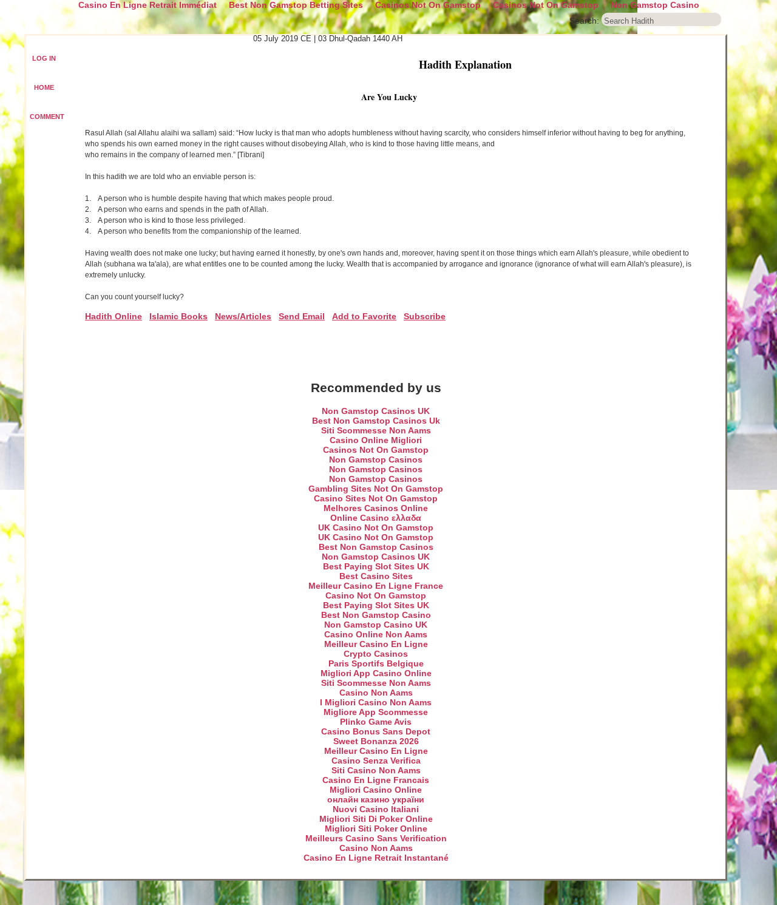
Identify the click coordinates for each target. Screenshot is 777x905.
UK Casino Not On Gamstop (375, 527)
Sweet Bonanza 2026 (376, 741)
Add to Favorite (364, 316)
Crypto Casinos (376, 654)
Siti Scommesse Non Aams (376, 430)
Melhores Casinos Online (376, 508)
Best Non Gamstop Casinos (376, 547)
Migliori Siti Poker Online (376, 828)
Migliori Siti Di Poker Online (376, 819)
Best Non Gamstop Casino (376, 615)
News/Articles (243, 316)
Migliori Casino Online (376, 790)
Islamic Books (178, 316)
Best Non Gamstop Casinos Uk (376, 420)
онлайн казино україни (375, 799)
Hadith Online (113, 316)
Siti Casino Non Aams (376, 770)
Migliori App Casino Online (376, 673)
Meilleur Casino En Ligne (376, 644)
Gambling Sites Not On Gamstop (375, 488)
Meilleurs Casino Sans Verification (376, 838)
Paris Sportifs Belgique (376, 663)
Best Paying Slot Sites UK (376, 566)
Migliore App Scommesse (376, 712)
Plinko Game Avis (376, 722)
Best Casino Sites (376, 576)
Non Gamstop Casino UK (375, 624)
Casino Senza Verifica (376, 760)
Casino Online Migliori (376, 440)
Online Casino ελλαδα (375, 518)
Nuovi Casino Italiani (376, 809)
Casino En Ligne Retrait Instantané (376, 858)
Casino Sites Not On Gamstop (376, 498)
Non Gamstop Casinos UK (376, 411)
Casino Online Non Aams (375, 634)
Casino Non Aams (376, 692)
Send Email (302, 316)
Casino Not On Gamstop (375, 595)
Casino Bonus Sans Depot (375, 731)
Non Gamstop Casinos (375, 459)
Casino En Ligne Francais (375, 780)
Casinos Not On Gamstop (376, 450)
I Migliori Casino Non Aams (376, 702)
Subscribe (425, 316)
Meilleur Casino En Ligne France (375, 586)
